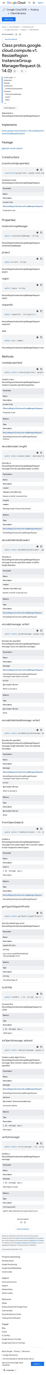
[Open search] (29, 2)
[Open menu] (3, 3)
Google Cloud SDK (17, 9)
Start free (9, 19)
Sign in (40, 3)
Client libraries (18, 13)
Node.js (35, 9)
